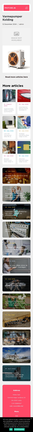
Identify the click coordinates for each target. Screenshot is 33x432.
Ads (16, 416)
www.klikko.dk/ (18, 406)
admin (21, 24)
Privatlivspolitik (19, 429)
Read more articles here (16, 77)
